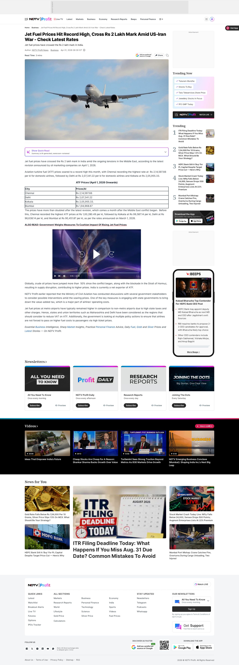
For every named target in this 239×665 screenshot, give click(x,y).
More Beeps (193, 352)
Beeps (134, 19)
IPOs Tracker (34, 624)
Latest (69, 19)
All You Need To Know (39, 395)
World (56, 607)
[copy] (167, 55)
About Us (29, 660)
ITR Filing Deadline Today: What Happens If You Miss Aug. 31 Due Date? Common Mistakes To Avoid (114, 549)
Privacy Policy (56, 660)
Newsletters (143, 598)
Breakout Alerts (36, 607)
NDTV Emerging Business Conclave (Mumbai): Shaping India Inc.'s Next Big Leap (189, 462)
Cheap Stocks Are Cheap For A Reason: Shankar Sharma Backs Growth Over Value (95, 461)
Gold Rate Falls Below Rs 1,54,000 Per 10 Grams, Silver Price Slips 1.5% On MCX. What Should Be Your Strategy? (47, 517)
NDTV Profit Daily (85, 395)
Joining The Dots (181, 395)
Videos (112, 611)
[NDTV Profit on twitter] (32, 649)
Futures (32, 616)
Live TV (59, 19)
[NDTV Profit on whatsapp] (53, 649)
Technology (87, 607)
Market (71, 327)
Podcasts (141, 607)
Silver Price (87, 616)
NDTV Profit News (40, 50)
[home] (40, 17)
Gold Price (59, 616)
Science (85, 611)
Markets (80, 19)
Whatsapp (142, 611)
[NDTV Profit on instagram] (37, 649)
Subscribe (35, 405)
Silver (151, 327)
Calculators (59, 621)
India (111, 602)
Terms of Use (42, 660)
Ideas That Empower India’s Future (43, 459)
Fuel (133, 327)
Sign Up (191, 609)
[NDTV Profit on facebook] (27, 649)
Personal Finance (148, 19)
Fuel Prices (114, 616)
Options (32, 620)
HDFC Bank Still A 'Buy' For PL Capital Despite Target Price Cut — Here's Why (44, 554)
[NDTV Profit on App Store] (204, 647)
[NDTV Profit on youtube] (48, 649)
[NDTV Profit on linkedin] (43, 649)
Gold (139, 327)
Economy (103, 19)
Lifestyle (58, 611)
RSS (78, 660)
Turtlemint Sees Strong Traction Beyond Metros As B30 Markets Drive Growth (142, 461)
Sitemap (69, 660)
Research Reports (119, 19)
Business (91, 19)
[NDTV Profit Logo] (39, 584)
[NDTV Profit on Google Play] (182, 647)
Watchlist (33, 602)
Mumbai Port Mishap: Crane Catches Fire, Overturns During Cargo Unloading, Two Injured (190, 555)
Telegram (141, 602)
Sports (112, 607)
